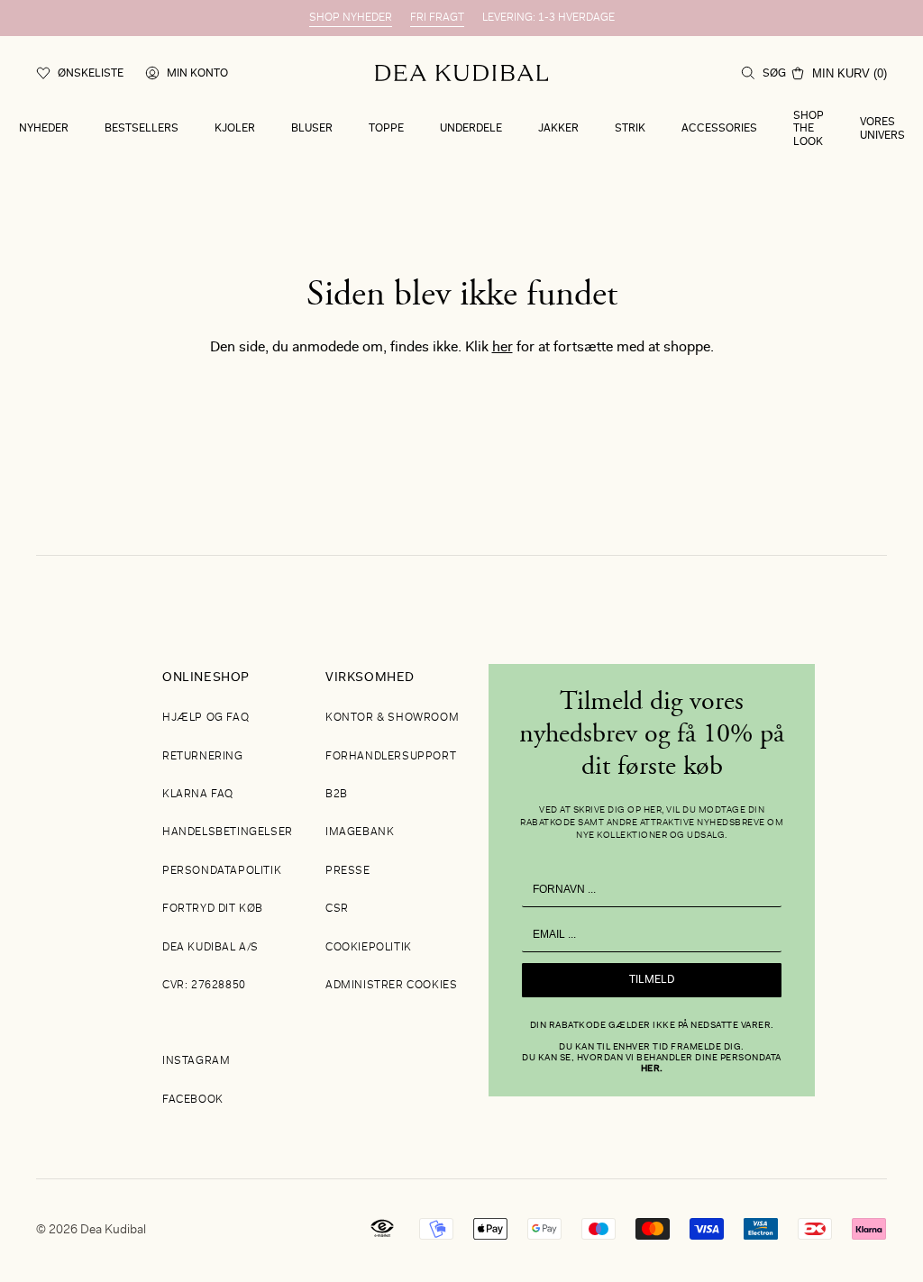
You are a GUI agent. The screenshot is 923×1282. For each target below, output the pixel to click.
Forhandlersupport (390, 756)
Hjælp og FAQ (205, 718)
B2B (336, 794)
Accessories (719, 128)
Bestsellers (141, 128)
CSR (337, 909)
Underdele (471, 128)
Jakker (558, 128)
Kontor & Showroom (392, 718)
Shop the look (808, 129)
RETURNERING (202, 756)
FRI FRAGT (437, 18)
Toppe (386, 128)
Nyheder (44, 128)
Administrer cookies (391, 985)
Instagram (196, 1061)
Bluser (312, 128)
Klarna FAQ (197, 794)
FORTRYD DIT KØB (212, 909)
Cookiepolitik (368, 947)
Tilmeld (651, 980)
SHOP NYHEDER (350, 18)
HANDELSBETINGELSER (227, 832)
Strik (630, 128)
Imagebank (359, 832)
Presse (347, 871)
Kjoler (235, 128)
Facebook (193, 1100)
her (502, 348)
